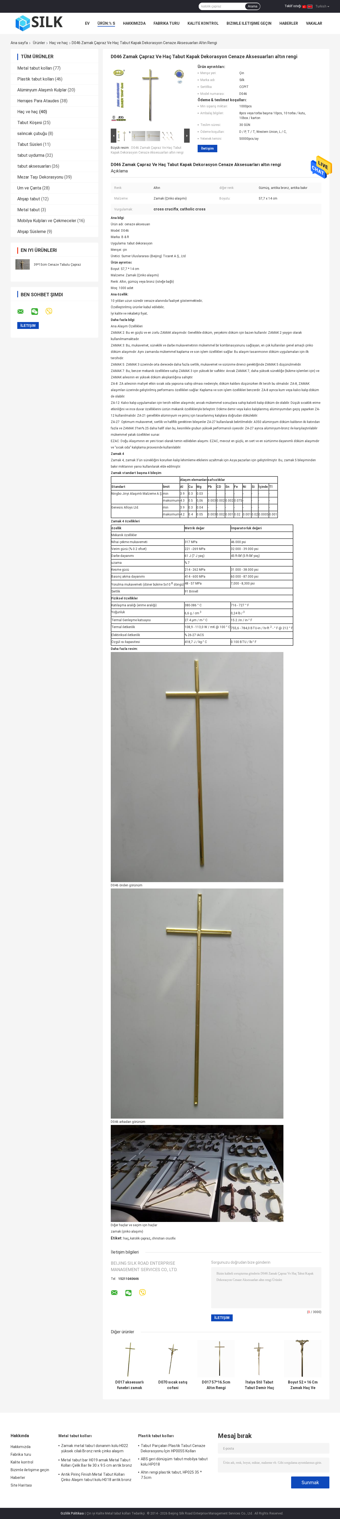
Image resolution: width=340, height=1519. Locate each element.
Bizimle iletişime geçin (249, 23)
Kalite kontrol (203, 23)
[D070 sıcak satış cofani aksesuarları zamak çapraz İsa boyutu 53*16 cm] (173, 1358)
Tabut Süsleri (29, 144)
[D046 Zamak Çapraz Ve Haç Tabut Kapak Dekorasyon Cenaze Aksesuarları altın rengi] (148, 95)
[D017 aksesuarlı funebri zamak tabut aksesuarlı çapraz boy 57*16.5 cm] (129, 1358)
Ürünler (39, 43)
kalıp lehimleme (184, 460)
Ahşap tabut (28, 198)
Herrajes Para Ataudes (38, 100)
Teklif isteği (292, 6)
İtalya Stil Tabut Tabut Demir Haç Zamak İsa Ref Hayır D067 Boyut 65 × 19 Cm (259, 1385)
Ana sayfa (19, 43)
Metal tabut (28, 209)
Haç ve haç (58, 43)
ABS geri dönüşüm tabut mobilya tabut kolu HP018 (174, 1461)
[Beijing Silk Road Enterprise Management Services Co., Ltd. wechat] (38, 312)
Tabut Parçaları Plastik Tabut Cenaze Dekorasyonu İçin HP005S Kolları (173, 1448)
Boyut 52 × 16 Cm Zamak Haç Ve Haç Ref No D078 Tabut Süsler (303, 1385)
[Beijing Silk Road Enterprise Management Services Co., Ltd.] (40, 23)
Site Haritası (21, 1485)
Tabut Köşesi (29, 122)
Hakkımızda (134, 23)
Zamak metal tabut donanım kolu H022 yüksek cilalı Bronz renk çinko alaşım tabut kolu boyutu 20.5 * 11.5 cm (94, 1449)
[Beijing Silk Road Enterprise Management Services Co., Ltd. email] (24, 312)
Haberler (288, 23)
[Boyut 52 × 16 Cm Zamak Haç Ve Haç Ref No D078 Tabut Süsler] (302, 1358)
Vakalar (314, 23)
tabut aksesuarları (34, 166)
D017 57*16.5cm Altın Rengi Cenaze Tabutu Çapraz (216, 1385)
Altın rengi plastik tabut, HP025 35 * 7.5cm (171, 1475)
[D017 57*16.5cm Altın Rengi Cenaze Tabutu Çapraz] (216, 1358)
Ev (87, 23)
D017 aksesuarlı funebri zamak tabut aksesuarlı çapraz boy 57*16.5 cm (129, 1385)
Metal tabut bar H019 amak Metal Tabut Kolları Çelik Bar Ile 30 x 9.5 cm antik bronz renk (96, 1463)
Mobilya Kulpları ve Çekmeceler (46, 220)
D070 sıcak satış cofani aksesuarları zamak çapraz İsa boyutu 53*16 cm (173, 1385)
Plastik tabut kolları (35, 79)
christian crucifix (164, 1238)
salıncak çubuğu (32, 133)
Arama (252, 6)
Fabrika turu (167, 23)
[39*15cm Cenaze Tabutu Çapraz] (22, 264)
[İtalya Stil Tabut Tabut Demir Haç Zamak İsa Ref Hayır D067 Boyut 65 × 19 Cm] (259, 1358)
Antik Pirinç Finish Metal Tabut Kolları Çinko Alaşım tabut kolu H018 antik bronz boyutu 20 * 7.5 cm (96, 1477)
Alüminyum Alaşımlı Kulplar (42, 89)
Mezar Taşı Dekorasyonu (40, 177)
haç (126, 1238)
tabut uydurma (30, 155)
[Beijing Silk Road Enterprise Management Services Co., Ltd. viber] (52, 311)
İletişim (207, 148)
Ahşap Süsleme (31, 231)
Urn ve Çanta (29, 188)
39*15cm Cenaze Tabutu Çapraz (57, 264)
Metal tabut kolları (34, 68)
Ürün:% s (106, 23)
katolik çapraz (140, 1238)
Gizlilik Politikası (72, 1513)
